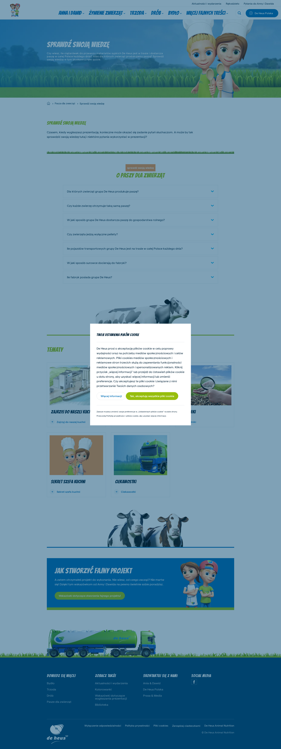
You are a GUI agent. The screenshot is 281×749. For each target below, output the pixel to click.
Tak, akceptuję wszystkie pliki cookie (152, 396)
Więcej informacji (111, 396)
